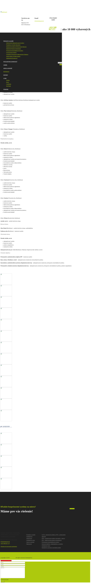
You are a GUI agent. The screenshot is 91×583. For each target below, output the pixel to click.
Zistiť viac (72, 508)
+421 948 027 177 (52, 28)
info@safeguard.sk (39, 21)
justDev (34, 557)
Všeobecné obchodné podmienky (9, 546)
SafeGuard (12, 557)
